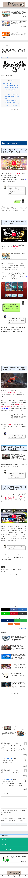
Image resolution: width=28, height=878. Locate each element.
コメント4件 (5, 57)
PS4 (11, 569)
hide (12, 80)
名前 (2, 814)
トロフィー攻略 (6, 849)
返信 (25, 754)
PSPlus (4, 844)
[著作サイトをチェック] (7, 620)
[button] (22, 613)
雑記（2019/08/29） (7, 83)
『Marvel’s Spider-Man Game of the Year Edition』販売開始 (12, 96)
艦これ (4, 840)
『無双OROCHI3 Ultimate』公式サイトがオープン (12, 90)
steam (20, 569)
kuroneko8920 (8, 758)
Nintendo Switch (6, 569)
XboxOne (4, 571)
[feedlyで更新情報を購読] (20, 620)
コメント (3, 795)
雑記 (3, 567)
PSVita (15, 569)
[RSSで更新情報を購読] (14, 624)
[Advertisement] (14, 124)
